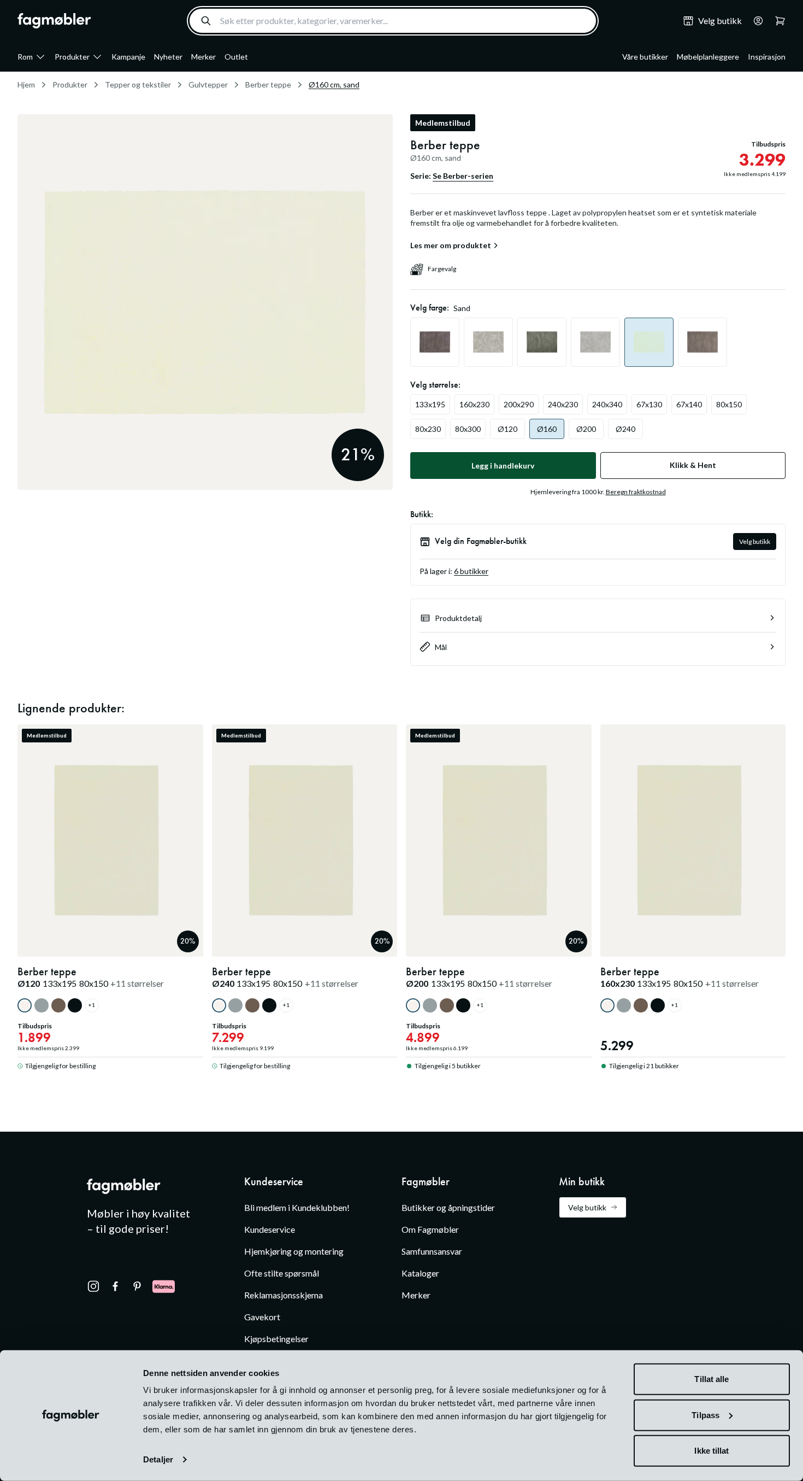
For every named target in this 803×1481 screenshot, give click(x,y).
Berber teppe (268, 84)
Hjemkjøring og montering (294, 1251)
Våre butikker (645, 56)
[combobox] (393, 21)
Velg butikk (754, 541)
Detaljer (158, 1459)
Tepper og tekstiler (138, 84)
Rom (25, 56)
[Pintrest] (137, 1286)
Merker (203, 56)
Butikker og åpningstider (448, 1207)
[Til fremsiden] (54, 20)
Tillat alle (711, 1379)
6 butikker (471, 571)
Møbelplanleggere (708, 56)
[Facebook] (115, 1286)
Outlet (236, 56)
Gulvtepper (208, 84)
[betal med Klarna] (163, 1286)
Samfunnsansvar (432, 1251)
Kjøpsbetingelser (276, 1338)
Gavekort (262, 1317)
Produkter (72, 56)
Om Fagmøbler (430, 1229)
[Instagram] (93, 1286)
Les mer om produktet (450, 245)
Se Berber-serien (463, 175)
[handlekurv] (755, 21)
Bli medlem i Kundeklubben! (297, 1207)
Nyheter (168, 56)
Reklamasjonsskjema (283, 1295)
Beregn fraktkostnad (636, 492)
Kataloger (420, 1273)
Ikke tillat (711, 1450)
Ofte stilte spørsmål (281, 1273)
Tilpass (705, 1414)
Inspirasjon (767, 56)
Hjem (26, 84)
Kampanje (128, 56)
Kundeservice (269, 1229)
